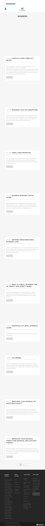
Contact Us (17, 484)
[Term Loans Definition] (22, 140)
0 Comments (29, 111)
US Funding (16, 358)
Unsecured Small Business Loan (27, 493)
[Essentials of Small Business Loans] (22, 315)
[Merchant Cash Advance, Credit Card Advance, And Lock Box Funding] (22, 430)
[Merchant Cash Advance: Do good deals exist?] (22, 389)
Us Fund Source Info (22, 111)
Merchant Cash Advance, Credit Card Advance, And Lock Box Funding (21, 440)
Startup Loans (26, 501)
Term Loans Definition (21, 152)
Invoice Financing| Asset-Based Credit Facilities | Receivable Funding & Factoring (27, 506)
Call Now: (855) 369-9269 (10, 3)
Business (15, 111)
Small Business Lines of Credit (26, 486)
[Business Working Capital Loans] (22, 183)
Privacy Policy (17, 492)
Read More (9, 77)
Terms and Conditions (17, 490)
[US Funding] (22, 350)
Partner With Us (18, 486)
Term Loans (26, 496)
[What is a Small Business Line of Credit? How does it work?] (22, 272)
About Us (16, 482)
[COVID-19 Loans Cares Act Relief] (22, 38)
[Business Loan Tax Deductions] (22, 96)
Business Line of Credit (27, 483)
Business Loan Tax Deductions (25, 110)
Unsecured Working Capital (27, 490)
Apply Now (36, 493)
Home (16, 479)
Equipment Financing (26, 479)
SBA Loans (26, 498)
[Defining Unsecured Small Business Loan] (22, 228)
